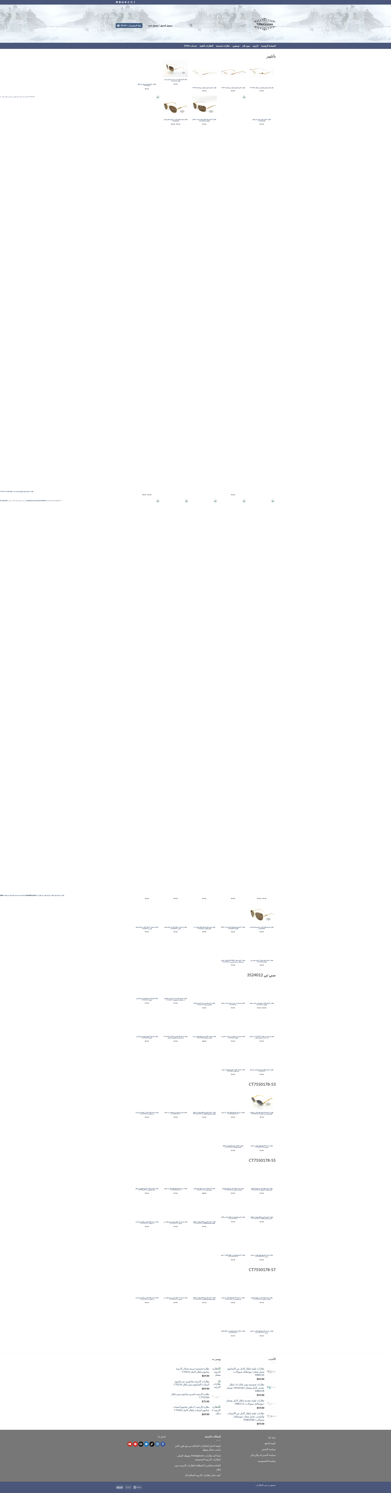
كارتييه (255, 45)
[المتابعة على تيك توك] (128, 2)
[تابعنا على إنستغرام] (131, 2)
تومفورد (235, 45)
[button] (160, 25)
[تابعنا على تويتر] (125, 2)
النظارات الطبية (206, 45)
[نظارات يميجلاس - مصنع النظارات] (263, 24)
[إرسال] (191, 25)
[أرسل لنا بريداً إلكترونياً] (123, 2)
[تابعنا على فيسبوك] (134, 2)
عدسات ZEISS (190, 45)
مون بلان (246, 45)
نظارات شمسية (223, 45)
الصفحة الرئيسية (268, 45)
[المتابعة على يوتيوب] (117, 2)
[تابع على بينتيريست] (120, 2)
